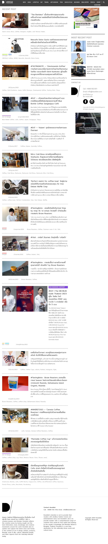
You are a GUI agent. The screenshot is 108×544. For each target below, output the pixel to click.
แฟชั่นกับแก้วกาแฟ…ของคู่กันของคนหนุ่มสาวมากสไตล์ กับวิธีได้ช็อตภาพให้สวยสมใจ (48, 354)
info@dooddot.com (95, 91)
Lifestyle (5, 55)
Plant (21, 457)
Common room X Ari (50, 229)
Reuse (41, 457)
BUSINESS (77, 2)
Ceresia (27, 431)
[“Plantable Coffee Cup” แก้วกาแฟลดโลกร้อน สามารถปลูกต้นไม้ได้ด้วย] (15, 445)
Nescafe (21, 58)
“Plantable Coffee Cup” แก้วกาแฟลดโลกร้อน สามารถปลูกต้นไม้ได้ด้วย (49, 440)
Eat (3, 344)
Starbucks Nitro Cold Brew (44, 173)
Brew (12, 32)
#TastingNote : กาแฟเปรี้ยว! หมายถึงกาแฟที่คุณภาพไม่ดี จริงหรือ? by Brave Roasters (48, 264)
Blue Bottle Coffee (8, 120)
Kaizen (28, 146)
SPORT (98, 2)
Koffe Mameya (27, 90)
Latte (13, 484)
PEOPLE (92, 2)
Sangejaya (32, 120)
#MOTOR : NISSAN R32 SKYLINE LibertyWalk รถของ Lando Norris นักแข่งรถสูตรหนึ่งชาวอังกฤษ (95, 70)
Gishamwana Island (33, 401)
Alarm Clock (6, 32)
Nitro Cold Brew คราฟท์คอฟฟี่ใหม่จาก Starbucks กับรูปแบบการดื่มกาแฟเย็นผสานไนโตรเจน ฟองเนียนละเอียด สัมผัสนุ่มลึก (47, 157)
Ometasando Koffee (39, 90)
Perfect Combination (23, 200)
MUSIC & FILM (68, 2)
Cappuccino (32, 482)
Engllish (29, 32)
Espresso (60, 482)
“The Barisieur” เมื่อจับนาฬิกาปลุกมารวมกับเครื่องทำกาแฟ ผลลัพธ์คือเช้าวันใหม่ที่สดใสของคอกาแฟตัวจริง (49, 17)
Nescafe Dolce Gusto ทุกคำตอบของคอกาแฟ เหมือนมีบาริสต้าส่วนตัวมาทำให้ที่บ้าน (49, 41)
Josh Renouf (36, 32)
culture (37, 369)
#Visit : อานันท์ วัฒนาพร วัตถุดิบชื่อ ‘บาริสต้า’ (48, 237)
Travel (7, 344)
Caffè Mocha (23, 482)
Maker (43, 32)
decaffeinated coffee (49, 482)
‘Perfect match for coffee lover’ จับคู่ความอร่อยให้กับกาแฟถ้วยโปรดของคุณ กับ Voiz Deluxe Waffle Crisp (49, 184)
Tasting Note (51, 90)
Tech (10, 55)
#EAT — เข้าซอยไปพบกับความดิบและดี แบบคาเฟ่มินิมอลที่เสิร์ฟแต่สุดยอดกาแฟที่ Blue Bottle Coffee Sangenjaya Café (47, 101)
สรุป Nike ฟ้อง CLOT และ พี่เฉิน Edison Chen (95, 55)
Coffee (17, 32)
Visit (58, 229)
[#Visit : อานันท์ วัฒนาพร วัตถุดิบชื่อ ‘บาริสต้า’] (15, 243)
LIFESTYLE (36, 2)
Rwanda (43, 401)
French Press (6, 484)
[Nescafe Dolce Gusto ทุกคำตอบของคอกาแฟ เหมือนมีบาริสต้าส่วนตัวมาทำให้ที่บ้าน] (15, 45)
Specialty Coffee (36, 146)
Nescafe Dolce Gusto (32, 58)
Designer (23, 32)
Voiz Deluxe (38, 200)
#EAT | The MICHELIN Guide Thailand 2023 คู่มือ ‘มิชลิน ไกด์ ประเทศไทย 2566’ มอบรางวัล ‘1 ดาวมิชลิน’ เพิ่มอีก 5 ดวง (58, 297)
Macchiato (19, 484)
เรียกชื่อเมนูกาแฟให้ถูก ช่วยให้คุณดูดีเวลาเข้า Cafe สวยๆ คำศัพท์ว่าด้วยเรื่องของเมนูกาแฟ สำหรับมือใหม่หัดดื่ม (48, 468)
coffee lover (12, 200)
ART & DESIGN (54, 2)
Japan (20, 90)
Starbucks (18, 173)
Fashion (42, 369)
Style (54, 369)
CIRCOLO (5, 58)
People (4, 229)
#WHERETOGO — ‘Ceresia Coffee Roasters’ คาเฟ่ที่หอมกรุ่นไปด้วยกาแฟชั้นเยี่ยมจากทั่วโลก (48, 412)
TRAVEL (46, 2)
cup (17, 457)
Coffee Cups (30, 369)
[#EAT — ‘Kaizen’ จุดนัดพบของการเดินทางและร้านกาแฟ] (15, 133)
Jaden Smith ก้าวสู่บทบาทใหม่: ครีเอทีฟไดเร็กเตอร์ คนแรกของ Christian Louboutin (95, 44)
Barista (12, 482)
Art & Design (6, 29)
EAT (41, 2)
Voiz (32, 200)
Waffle (45, 200)
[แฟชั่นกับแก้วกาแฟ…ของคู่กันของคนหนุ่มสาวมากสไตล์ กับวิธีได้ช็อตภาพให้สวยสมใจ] (15, 358)
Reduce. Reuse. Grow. (31, 457)
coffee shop (22, 401)
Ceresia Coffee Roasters (39, 431)
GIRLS (29, 2)
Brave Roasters (32, 229)
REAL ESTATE (85, 2)
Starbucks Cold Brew (28, 173)
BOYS (24, 2)
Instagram (49, 369)
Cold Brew (11, 173)
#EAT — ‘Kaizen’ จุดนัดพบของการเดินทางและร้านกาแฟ (49, 129)
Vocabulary (27, 484)
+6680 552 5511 (91, 89)
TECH (61, 2)
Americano (5, 482)
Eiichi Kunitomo (12, 90)
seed (45, 457)
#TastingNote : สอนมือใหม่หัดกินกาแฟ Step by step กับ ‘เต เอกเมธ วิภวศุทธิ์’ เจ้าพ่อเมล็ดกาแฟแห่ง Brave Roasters (48, 211)
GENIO (16, 58)
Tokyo (58, 90)
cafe (16, 120)
